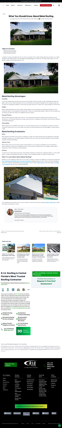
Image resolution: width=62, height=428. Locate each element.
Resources (28, 5)
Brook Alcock (18, 211)
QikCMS (58, 423)
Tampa (52, 347)
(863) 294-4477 (38, 1)
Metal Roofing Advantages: (10, 51)
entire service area (9, 349)
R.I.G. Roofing (4, 346)
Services (19, 5)
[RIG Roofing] (3, 5)
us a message (25, 162)
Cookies (22, 423)
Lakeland (47, 202)
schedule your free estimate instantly (38, 349)
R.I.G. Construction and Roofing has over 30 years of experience (16, 161)
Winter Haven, (53, 202)
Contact (36, 5)
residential (44, 346)
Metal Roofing (49, 18)
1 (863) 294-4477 (41, 162)
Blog (4, 13)
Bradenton (58, 347)
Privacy (27, 423)
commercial (52, 346)
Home (7, 5)
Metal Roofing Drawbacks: (10, 52)
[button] (14, 5)
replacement (34, 346)
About (12, 5)
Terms (32, 423)
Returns (43, 423)
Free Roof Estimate (46, 5)
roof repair (26, 346)
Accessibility (38, 423)
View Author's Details (19, 220)
